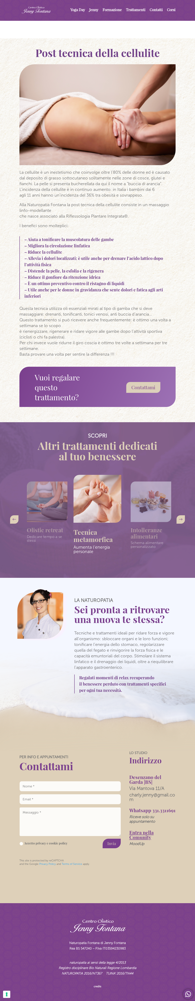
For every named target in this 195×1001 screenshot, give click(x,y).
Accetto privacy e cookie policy (45, 843)
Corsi (171, 9)
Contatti (156, 9)
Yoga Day (77, 9)
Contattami (143, 387)
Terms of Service (72, 864)
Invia (111, 843)
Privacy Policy (47, 864)
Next (178, 519)
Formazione (112, 9)
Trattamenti (135, 9)
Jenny (93, 9)
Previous (16, 519)
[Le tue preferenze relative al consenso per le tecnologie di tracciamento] (6, 994)
